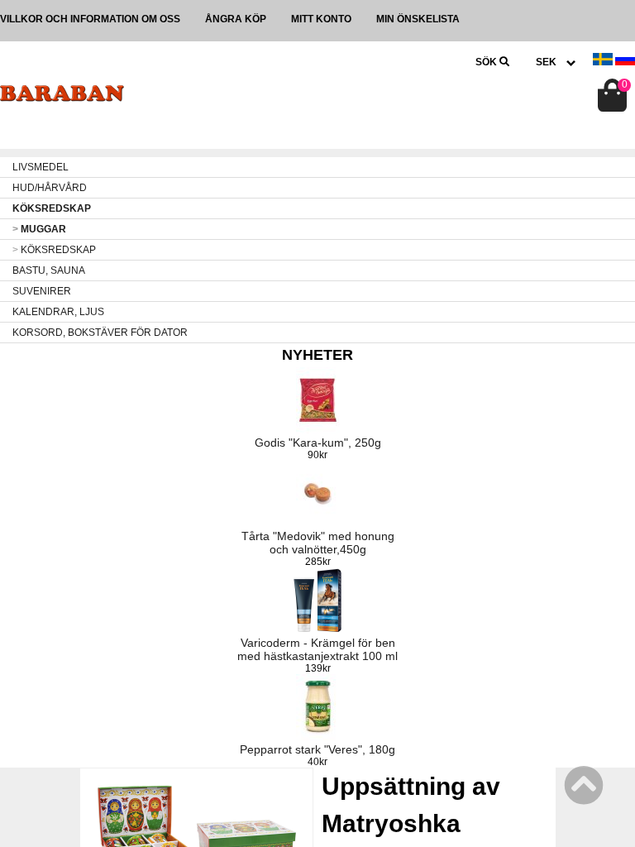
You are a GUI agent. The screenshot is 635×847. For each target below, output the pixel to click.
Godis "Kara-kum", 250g (318, 442)
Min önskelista (418, 19)
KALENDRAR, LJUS (58, 312)
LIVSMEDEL (40, 167)
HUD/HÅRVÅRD (49, 188)
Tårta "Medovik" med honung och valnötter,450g (317, 542)
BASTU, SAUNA (48, 270)
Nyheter (317, 355)
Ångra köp (235, 19)
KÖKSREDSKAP (51, 208)
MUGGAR (39, 229)
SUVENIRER (41, 291)
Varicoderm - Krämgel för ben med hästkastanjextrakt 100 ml (317, 649)
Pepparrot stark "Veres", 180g (317, 749)
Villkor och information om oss (90, 19)
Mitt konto (321, 19)
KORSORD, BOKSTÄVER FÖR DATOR (100, 332)
